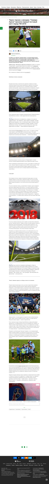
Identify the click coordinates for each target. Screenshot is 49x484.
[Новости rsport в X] (34, 458)
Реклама (13, 465)
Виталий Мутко (20, 130)
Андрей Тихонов (12, 409)
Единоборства (29, 463)
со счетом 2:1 (27, 72)
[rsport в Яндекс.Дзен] (19, 458)
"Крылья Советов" (36, 68)
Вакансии (3, 470)
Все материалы (13, 55)
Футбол (4, 463)
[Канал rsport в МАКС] (15, 458)
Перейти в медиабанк (22, 48)
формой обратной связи (37, 477)
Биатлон (14, 463)
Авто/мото (24, 463)
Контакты (36, 465)
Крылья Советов (24, 409)
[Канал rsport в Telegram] (30, 458)
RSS (39, 465)
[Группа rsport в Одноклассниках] (26, 458)
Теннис (38, 463)
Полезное (44, 463)
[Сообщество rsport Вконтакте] (22, 458)
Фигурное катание (9, 463)
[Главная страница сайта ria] (21, 11)
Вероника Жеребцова (15, 53)
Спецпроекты (8, 465)
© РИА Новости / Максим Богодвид (13, 48)
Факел (29, 409)
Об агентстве (31, 465)
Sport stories (34, 463)
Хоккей (20, 463)
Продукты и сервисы (19, 465)
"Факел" (19, 70)
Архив (42, 465)
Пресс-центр (26, 465)
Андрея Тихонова (21, 365)
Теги (41, 463)
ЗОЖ (17, 463)
